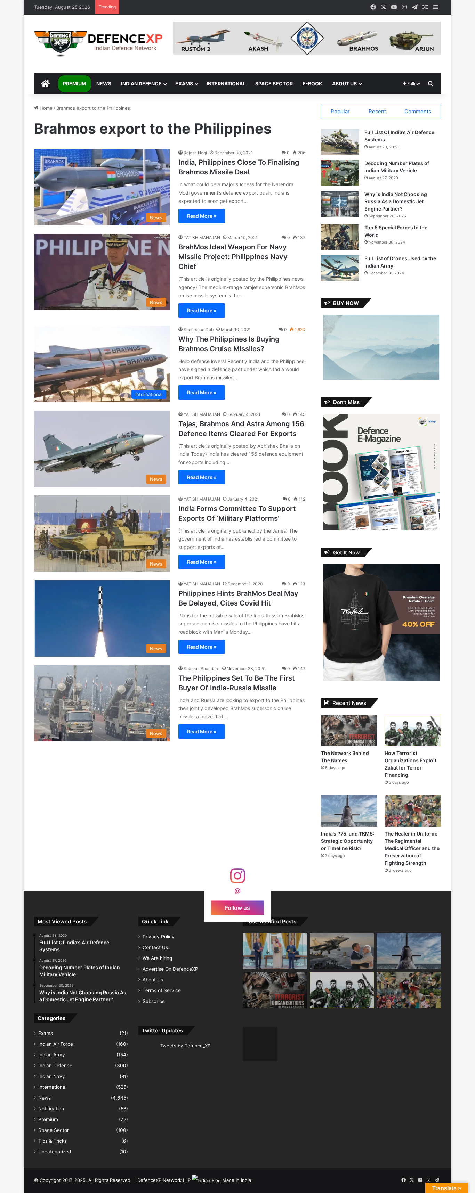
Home (45, 108)
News (103, 84)
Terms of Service (162, 990)
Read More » (201, 216)
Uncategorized (54, 1151)
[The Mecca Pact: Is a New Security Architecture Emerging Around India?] (275, 951)
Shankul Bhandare (201, 668)
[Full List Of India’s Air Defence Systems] (340, 142)
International (226, 84)
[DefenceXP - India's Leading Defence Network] (98, 43)
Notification (51, 1108)
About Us (344, 84)
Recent (377, 111)
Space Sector (274, 84)
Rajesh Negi (195, 152)
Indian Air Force (55, 1044)
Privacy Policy (159, 936)
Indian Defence (141, 84)
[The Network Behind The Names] (349, 730)
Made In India (236, 1180)
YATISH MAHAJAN (202, 237)
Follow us (237, 907)
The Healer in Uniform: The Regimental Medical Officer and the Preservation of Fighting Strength (412, 848)
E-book (312, 84)
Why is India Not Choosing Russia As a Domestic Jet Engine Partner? (395, 201)
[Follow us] (237, 879)
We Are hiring (157, 958)
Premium (74, 84)
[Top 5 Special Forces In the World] (340, 237)
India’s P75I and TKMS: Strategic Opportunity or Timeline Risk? (347, 841)
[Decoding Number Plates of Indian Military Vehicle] (340, 173)
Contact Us (155, 947)
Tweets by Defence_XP (185, 1045)
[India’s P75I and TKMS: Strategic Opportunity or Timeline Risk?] (349, 810)
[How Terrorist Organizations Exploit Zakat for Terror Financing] (413, 730)
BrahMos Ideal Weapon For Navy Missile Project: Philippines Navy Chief (233, 257)
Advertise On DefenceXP (170, 969)
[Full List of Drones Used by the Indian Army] (340, 268)
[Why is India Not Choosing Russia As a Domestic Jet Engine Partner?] (340, 204)
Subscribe (154, 1001)
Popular (340, 111)
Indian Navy (51, 1076)
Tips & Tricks (52, 1141)
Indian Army (51, 1055)
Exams (184, 84)
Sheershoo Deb (199, 329)
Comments (417, 111)
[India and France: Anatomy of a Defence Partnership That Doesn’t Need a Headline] (342, 951)
